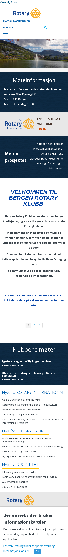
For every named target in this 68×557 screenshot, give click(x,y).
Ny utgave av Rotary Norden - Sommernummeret (30, 456)
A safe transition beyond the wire (21, 399)
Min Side (8, 27)
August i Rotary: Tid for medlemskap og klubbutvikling (32, 446)
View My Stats (8, 2)
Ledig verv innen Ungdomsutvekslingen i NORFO (29, 476)
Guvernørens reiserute (15, 481)
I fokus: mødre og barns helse (19, 451)
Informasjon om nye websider (19, 472)
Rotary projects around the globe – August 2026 (29, 404)
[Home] (22, 13)
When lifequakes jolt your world (20, 414)
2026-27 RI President (14, 486)
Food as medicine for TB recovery (21, 409)
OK (37, 551)
